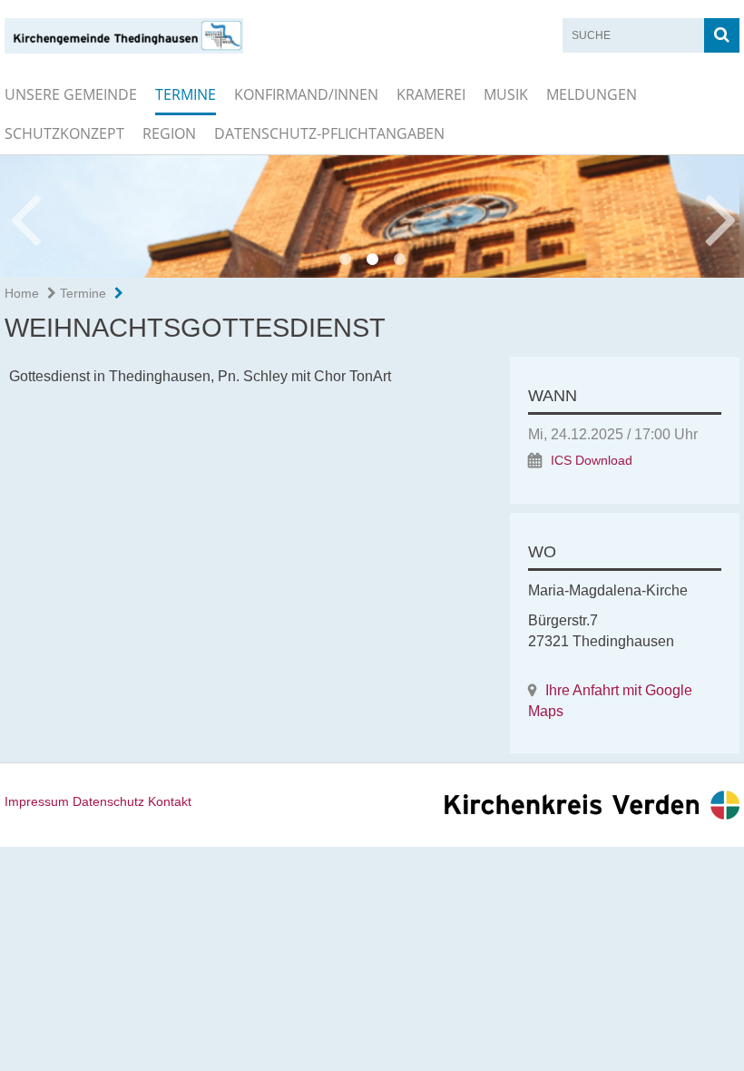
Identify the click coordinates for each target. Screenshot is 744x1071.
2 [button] (372, 260)
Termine (185, 94)
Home (22, 293)
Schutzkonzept (64, 133)
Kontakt (169, 801)
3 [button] (399, 260)
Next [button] (721, 217)
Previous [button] (25, 217)
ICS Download (591, 460)
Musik (506, 94)
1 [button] (345, 260)
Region (169, 133)
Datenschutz (108, 801)
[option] (372, 216)
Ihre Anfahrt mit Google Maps (610, 701)
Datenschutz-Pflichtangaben (329, 133)
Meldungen (591, 94)
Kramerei (430, 94)
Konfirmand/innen (306, 94)
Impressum (37, 801)
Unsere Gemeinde (71, 94)
